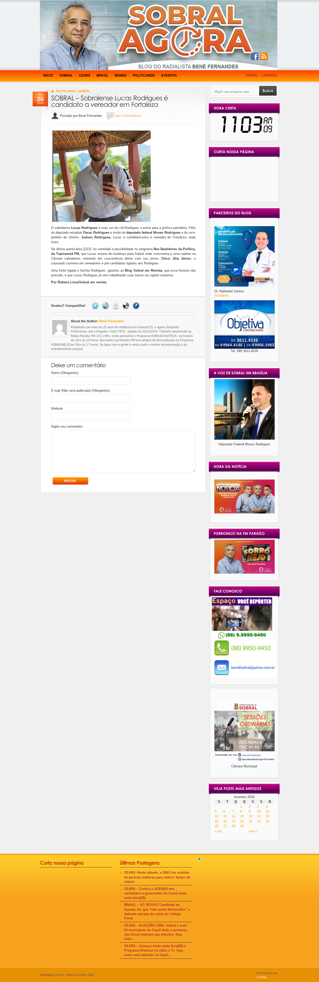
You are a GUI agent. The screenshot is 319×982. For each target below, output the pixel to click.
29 (242, 826)
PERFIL (252, 75)
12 (216, 816)
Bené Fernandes (111, 321)
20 (225, 821)
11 (267, 811)
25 (267, 821)
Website (57, 408)
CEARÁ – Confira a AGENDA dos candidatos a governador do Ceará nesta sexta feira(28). (155, 893)
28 (233, 826)
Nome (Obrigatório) (64, 373)
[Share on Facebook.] (136, 306)
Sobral (66, 75)
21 (233, 821)
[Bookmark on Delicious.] (126, 306)
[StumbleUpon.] (106, 306)
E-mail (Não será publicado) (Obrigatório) (80, 390)
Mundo (121, 75)
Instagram (221, 295)
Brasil (102, 75)
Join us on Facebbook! (255, 56)
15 (242, 816)
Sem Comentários (128, 116)
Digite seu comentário (66, 426)
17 (259, 816)
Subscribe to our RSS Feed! (264, 56)
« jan (218, 831)
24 (259, 821)
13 (225, 816)
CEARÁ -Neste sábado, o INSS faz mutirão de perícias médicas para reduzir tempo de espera (157, 877)
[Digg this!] (116, 306)
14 (233, 816)
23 (250, 821)
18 (267, 816)
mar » (253, 831)
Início (48, 75)
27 (225, 826)
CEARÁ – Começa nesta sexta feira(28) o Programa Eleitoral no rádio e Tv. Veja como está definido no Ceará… (155, 950)
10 (259, 811)
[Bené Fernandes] (244, 512)
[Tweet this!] (95, 306)
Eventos (169, 75)
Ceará (84, 75)
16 (250, 816)
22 (242, 821)
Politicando (144, 75)
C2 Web (261, 977)
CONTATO (269, 75)
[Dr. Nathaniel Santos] (244, 285)
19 (216, 821)
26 (216, 826)
